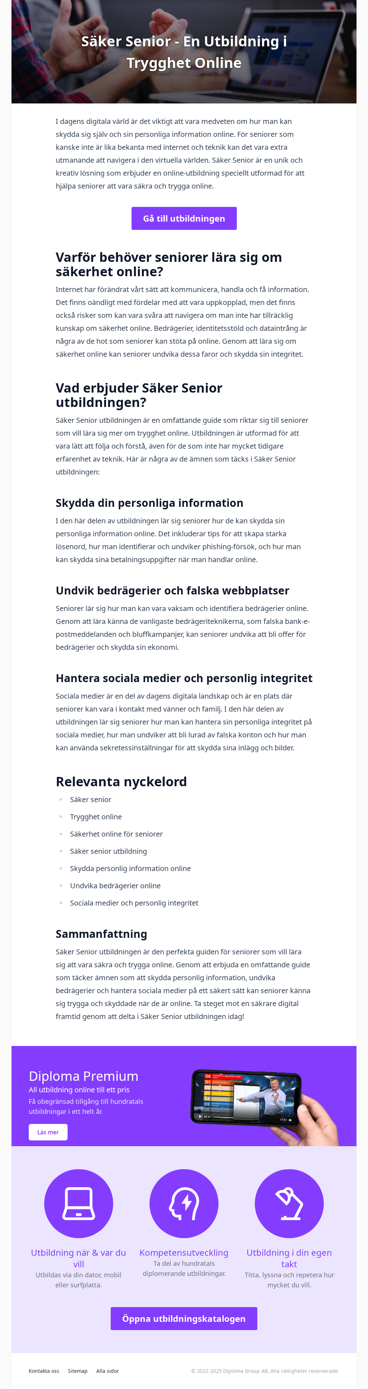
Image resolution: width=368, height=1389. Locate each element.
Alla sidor (107, 1370)
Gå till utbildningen (184, 218)
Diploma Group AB (245, 1370)
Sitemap (78, 1370)
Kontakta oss (44, 1370)
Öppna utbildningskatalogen (184, 1318)
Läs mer (48, 1132)
